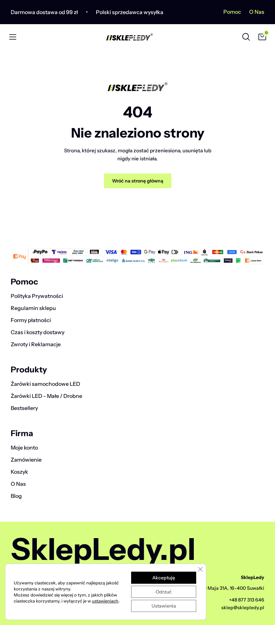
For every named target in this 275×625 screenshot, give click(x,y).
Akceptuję (163, 578)
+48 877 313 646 (246, 600)
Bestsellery (24, 408)
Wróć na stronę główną (137, 181)
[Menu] (12, 37)
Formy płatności (31, 320)
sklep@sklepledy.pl (242, 608)
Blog (16, 495)
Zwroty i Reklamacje (36, 344)
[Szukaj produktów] (246, 37)
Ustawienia (164, 606)
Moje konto (24, 447)
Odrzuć (164, 592)
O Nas (256, 11)
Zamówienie (26, 459)
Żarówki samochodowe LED (45, 383)
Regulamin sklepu (33, 308)
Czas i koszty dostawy (37, 332)
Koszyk (19, 471)
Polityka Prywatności (37, 296)
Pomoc (232, 11)
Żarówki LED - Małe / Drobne (46, 396)
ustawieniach (105, 601)
